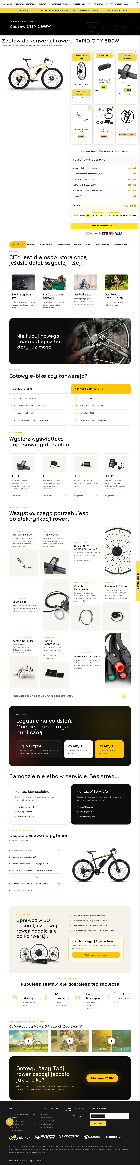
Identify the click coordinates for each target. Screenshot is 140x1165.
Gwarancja (44, 1114)
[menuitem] (24, 4)
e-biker (24, 1161)
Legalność (77, 245)
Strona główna (14, 21)
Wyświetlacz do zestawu (127, 84)
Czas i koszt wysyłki (47, 1121)
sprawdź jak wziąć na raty (126, 215)
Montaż (127, 129)
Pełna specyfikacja (63, 245)
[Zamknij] (13, 1118)
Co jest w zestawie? (45, 245)
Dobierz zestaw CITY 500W (102, 1078)
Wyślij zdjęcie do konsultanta (96, 955)
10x (98, 215)
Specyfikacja (23, 495)
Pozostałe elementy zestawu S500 (104, 130)
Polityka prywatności (47, 1127)
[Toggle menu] (34, 1115)
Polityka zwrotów (46, 1124)
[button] (128, 4)
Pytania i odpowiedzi (102, 245)
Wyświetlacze (29, 245)
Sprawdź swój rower (120, 245)
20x (113, 215)
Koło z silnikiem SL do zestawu (81, 85)
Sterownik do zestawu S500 (81, 130)
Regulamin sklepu (46, 1118)
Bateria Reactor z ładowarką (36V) (104, 81)
